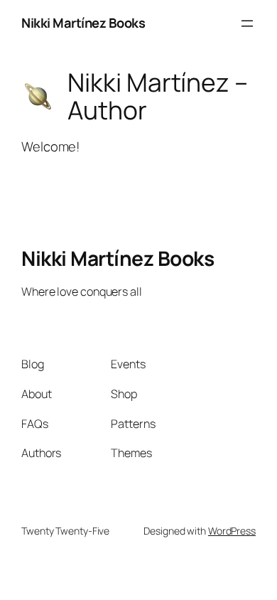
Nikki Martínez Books (83, 22)
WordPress (232, 530)
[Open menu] (247, 23)
